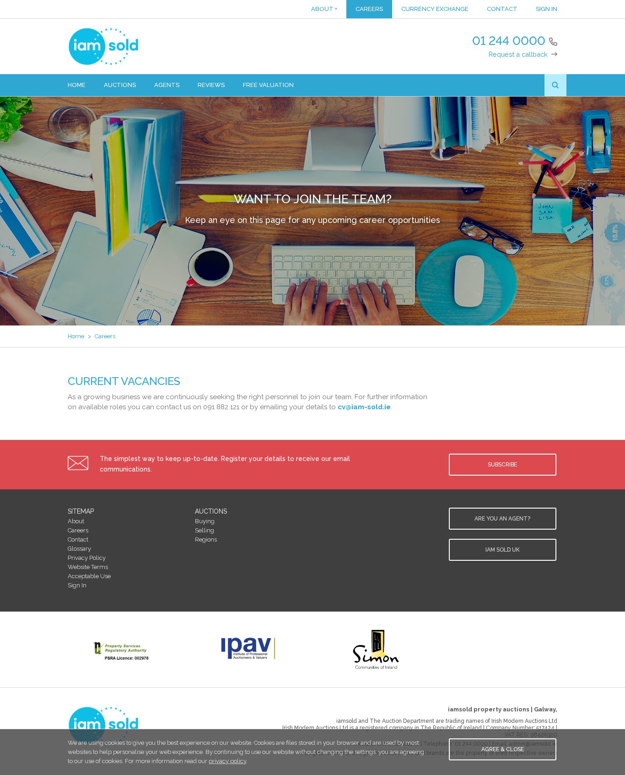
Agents (166, 84)
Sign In (546, 8)
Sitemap (81, 511)
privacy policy (227, 761)
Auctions (120, 84)
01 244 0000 (508, 41)
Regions (206, 539)
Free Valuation (268, 84)
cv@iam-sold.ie (364, 407)
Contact (502, 8)
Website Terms (88, 567)
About (324, 8)
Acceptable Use (89, 576)
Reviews (211, 84)
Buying (205, 521)
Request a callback (518, 54)
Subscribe (502, 464)
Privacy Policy (87, 557)
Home (77, 84)
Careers (369, 8)
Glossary (79, 548)
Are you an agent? (502, 518)
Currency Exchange (435, 8)
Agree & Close (502, 749)
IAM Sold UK (502, 550)
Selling (204, 530)
